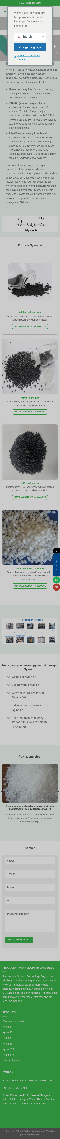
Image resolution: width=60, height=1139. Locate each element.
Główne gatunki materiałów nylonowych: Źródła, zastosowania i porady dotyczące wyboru (30, 807)
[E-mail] (56, 587)
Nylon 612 (8, 1054)
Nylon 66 (7, 1043)
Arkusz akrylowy (11, 1060)
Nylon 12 (7, 1032)
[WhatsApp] (56, 579)
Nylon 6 (6, 1037)
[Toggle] (9, 677)
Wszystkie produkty (13, 1021)
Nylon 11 (7, 1026)
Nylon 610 (8, 1049)
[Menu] (5, 11)
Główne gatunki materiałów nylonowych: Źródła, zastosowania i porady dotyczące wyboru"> (29, 798)
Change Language (30, 47)
